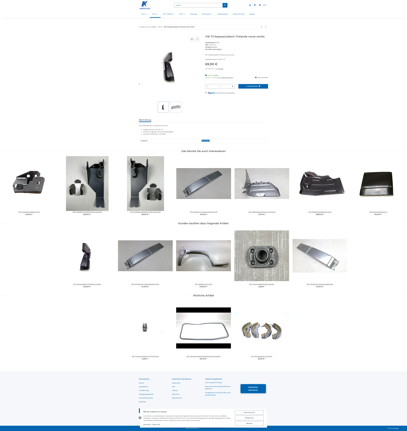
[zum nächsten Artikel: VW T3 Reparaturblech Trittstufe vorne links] (266, 27)
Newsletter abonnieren (253, 388)
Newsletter (142, 402)
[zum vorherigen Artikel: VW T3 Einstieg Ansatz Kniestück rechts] (261, 27)
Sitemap (174, 390)
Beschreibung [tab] (145, 120)
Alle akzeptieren (249, 412)
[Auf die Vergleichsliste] (192, 39)
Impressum (147, 424)
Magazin (252, 14)
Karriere (141, 383)
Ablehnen (249, 423)
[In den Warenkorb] (140, 34)
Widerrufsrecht (177, 398)
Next (402, 187)
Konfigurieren (249, 418)
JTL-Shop (396, 428)
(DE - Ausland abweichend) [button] (225, 78)
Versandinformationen (146, 398)
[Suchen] (225, 5)
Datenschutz (156, 424)
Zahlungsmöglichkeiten (146, 394)
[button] (250, 5)
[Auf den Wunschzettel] (197, 39)
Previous (5, 187)
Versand (220, 69)
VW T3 (215, 47)
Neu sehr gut (205, 140)
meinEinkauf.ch (143, 387)
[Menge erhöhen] (232, 86)
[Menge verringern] (207, 86)
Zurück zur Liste (144, 27)
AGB (173, 387)
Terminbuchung (144, 390)
